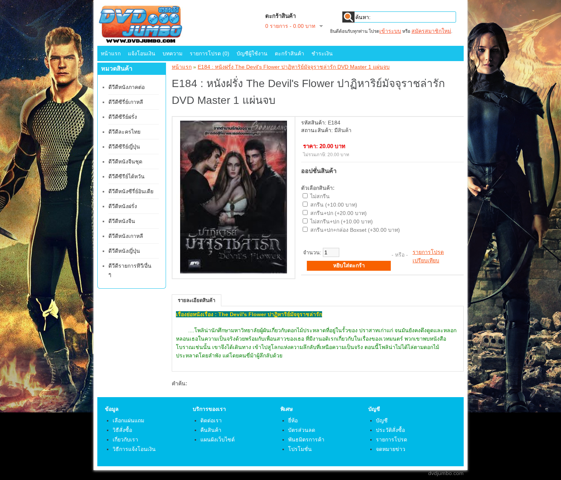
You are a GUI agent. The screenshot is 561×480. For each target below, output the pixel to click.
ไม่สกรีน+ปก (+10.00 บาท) (341, 221)
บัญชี (382, 420)
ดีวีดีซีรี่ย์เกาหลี (125, 102)
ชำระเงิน (322, 53)
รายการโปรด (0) (209, 53)
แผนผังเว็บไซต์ (217, 439)
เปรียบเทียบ (426, 260)
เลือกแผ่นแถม (128, 420)
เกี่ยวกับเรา (125, 439)
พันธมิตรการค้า (306, 439)
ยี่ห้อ (293, 420)
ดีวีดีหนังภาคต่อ (126, 87)
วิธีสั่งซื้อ (122, 430)
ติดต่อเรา (211, 420)
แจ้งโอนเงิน (141, 53)
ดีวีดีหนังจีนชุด (125, 161)
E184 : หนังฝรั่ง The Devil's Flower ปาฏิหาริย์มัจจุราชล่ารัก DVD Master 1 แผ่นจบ (294, 67)
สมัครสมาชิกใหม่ (431, 31)
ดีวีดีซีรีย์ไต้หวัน (126, 176)
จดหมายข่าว (390, 449)
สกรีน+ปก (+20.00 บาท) (338, 213)
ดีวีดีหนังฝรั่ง (122, 206)
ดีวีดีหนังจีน (121, 221)
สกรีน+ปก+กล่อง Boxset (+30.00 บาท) (355, 230)
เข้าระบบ (390, 31)
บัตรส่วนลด (301, 430)
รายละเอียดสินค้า (196, 300)
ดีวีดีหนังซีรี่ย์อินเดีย (130, 191)
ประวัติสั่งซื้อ (390, 430)
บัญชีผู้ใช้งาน (252, 53)
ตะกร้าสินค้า (289, 53)
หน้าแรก (111, 53)
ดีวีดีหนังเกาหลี (125, 236)
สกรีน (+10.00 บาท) (333, 205)
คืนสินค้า (210, 430)
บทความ (172, 53)
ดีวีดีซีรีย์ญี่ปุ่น (124, 147)
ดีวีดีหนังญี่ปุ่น (124, 251)
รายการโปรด (428, 252)
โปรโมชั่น (300, 449)
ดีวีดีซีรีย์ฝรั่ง (122, 117)
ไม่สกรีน (320, 196)
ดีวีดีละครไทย (124, 132)
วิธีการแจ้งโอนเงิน (134, 449)
